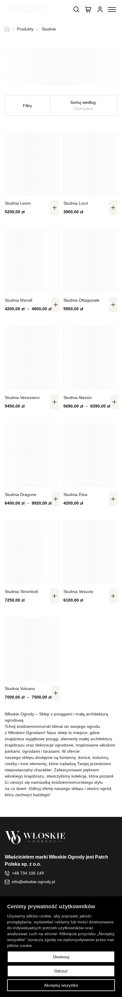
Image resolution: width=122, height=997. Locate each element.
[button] (54, 207)
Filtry (27, 105)
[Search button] (76, 9)
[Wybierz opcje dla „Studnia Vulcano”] (56, 693)
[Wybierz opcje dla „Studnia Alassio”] (114, 402)
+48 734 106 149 (28, 873)
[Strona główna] (9, 29)
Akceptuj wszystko (61, 985)
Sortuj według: (83, 105)
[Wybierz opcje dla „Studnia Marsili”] (56, 304)
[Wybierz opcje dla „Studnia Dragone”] (56, 499)
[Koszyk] (88, 9)
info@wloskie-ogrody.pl (33, 881)
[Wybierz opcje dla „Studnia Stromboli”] (54, 596)
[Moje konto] (100, 9)
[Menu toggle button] (112, 9)
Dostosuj (61, 956)
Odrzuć (61, 971)
